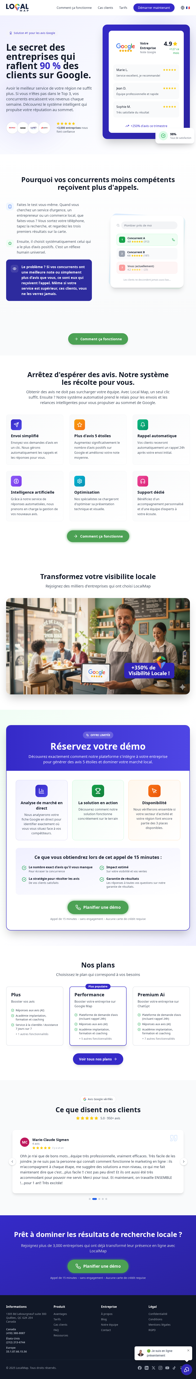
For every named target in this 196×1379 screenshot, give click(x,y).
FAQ (56, 1320)
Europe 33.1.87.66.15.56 (16, 1339)
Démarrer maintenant (154, 8)
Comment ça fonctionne (74, 8)
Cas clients (105, 8)
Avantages (60, 1304)
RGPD (152, 1320)
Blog (104, 1309)
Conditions (155, 1309)
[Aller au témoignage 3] (98, 1189)
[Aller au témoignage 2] (93, 1189)
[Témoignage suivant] (184, 1156)
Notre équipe (109, 1314)
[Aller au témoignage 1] (90, 1189)
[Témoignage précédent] (12, 1156)
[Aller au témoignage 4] (103, 1189)
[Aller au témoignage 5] (106, 1189)
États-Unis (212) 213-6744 (15, 1330)
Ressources (61, 1325)
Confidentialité (158, 1304)
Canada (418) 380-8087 (15, 1321)
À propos (107, 1304)
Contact (106, 1320)
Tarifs (123, 8)
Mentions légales (160, 1314)
